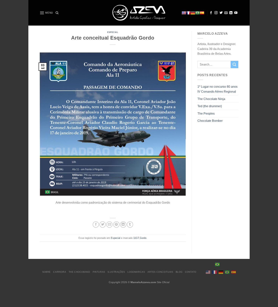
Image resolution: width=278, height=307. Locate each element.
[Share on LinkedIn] (123, 224)
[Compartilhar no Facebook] (96, 224)
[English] (184, 13)
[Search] (57, 12)
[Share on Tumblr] (130, 224)
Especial (112, 32)
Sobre (46, 272)
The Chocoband (79, 272)
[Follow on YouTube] (235, 13)
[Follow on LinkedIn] (230, 13)
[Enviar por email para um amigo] (109, 224)
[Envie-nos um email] (226, 13)
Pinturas (99, 272)
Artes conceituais (160, 272)
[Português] (197, 13)
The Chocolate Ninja (211, 99)
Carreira (59, 272)
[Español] (202, 13)
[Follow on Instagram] (215, 13)
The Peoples (206, 113)
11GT (136, 238)
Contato (190, 272)
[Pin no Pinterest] (116, 224)
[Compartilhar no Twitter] (102, 224)
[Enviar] (234, 64)
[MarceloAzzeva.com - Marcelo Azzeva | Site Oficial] (139, 12)
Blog (179, 272)
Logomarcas (136, 272)
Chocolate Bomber (210, 120)
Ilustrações (116, 272)
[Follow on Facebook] (211, 13)
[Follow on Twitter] (221, 13)
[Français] (188, 13)
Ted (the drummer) (209, 106)
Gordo (143, 238)
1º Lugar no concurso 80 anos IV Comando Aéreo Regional (217, 89)
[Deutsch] (193, 13)
